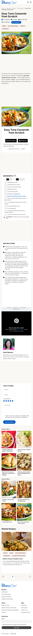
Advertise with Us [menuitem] (26, 612)
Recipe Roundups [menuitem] (6, 596)
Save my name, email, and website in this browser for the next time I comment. (17, 416)
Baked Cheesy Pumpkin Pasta (13, 559)
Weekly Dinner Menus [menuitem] (7, 599)
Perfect (13, 401)
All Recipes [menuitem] (4, 592)
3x (23, 179)
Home (3, 8)
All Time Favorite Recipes (18, 555)
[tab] (12, 576)
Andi (11, 307)
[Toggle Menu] (30, 2)
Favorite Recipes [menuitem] (6, 594)
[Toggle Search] (28, 2)
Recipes (8, 8)
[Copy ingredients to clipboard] (15, 175)
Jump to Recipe (15, 22)
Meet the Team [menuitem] (6, 605)
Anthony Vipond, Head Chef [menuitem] (9, 607)
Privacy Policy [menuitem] (5, 633)
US (7, 179)
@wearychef (20, 329)
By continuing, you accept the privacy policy (14, 624)
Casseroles (20, 8)
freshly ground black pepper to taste (16, 196)
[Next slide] (29, 576)
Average (8, 401)
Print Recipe (12, 140)
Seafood (22, 26)
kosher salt (17, 193)
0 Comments (6, 19)
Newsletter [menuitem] (13, 633)
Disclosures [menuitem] (24, 607)
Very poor (4, 401)
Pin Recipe (24, 140)
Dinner (14, 8)
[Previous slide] (3, 576)
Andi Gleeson (6, 22)
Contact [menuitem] (4, 612)
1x (17, 179)
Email (3, 618)
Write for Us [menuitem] (24, 610)
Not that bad (6, 401)
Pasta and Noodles (13, 26)
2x (20, 179)
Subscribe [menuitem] (24, 605)
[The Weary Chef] (9, 2)
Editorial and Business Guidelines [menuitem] (10, 610)
